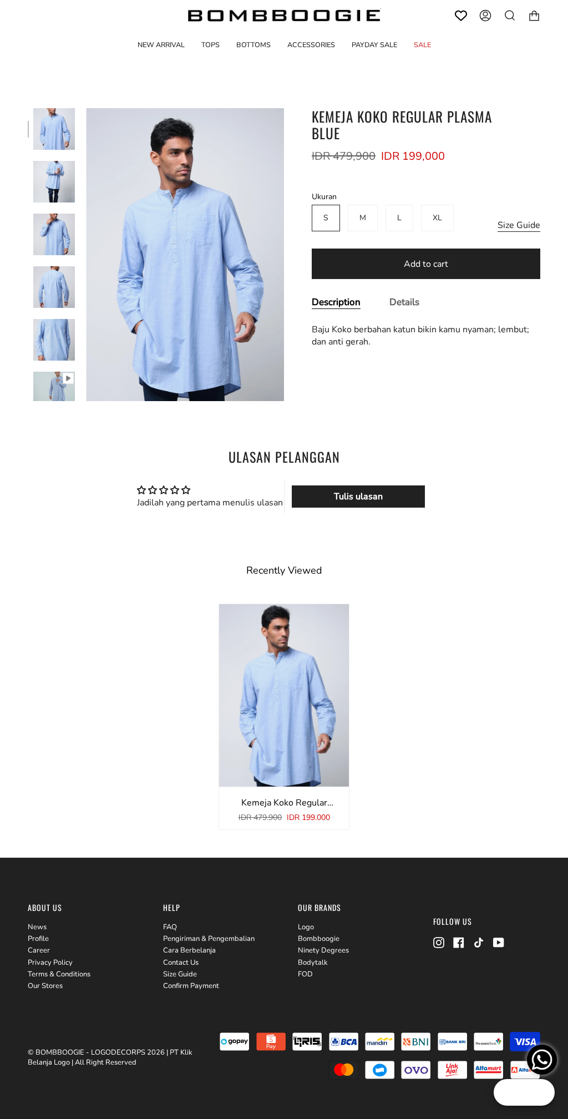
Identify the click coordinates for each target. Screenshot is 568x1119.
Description (336, 302)
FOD (305, 974)
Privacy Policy (50, 963)
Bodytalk (313, 963)
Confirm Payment (191, 986)
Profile (38, 939)
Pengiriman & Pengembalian (209, 939)
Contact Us (181, 963)
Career (39, 950)
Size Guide (519, 225)
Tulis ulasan (358, 496)
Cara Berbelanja (189, 950)
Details (404, 302)
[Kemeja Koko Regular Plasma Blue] (54, 129)
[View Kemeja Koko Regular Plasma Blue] (54, 392)
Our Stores (45, 986)
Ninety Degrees (323, 950)
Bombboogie (318, 939)
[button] (210, 45)
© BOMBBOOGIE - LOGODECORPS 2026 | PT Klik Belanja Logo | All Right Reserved (110, 1057)
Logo (306, 927)
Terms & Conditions (59, 974)
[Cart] (534, 15)
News (37, 927)
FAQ (170, 927)
